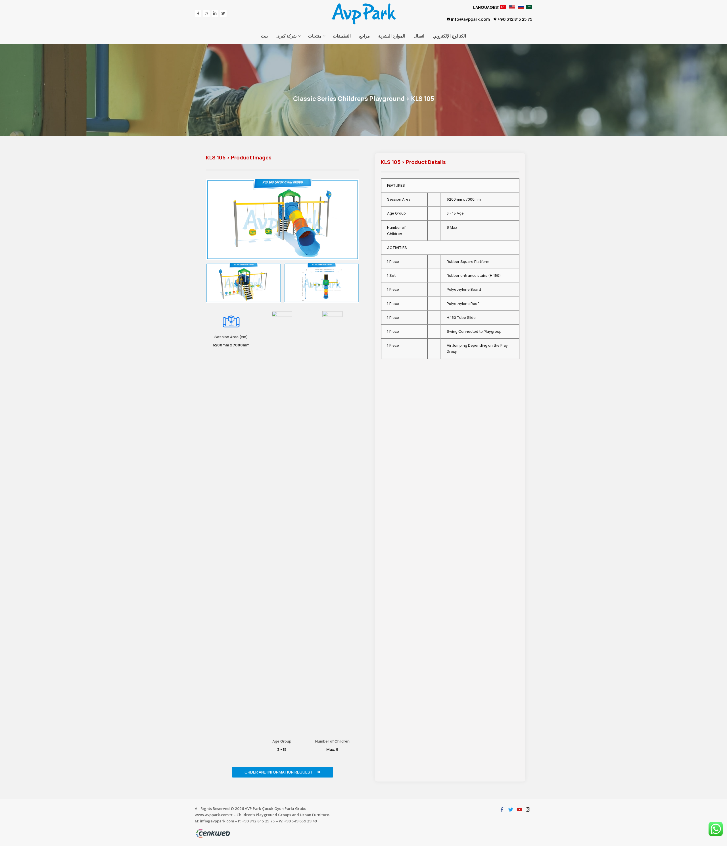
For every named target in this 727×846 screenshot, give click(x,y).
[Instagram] (206, 13)
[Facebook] (198, 13)
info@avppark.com (470, 19)
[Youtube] (519, 809)
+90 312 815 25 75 (514, 19)
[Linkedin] (215, 13)
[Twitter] (223, 13)
